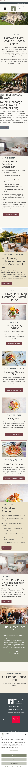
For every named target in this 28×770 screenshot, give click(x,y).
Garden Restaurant (11, 181)
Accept (14, 755)
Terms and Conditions (17, 766)
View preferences (14, 763)
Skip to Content (4, 0)
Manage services (14, 750)
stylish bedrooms (10, 177)
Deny (14, 759)
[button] (26, 734)
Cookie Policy (8, 766)
